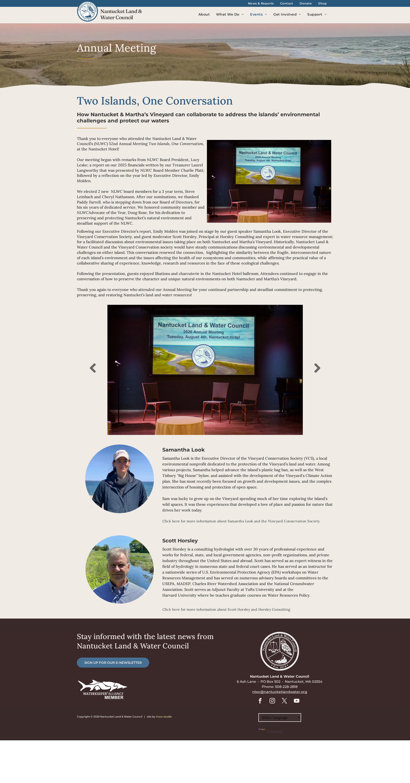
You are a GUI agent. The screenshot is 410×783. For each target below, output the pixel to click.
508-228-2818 (286, 687)
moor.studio (164, 716)
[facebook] (260, 701)
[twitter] (284, 701)
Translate (274, 731)
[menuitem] (261, 3)
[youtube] (296, 701)
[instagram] (272, 701)
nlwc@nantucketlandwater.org (279, 692)
